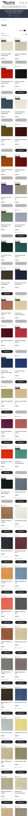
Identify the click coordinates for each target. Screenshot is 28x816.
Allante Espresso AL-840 (6, 703)
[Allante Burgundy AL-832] (21, 543)
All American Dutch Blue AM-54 (20, 225)
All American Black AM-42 (20, 82)
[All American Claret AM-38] (21, 162)
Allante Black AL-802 (6, 551)
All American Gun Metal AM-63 (5, 283)
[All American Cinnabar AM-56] (7, 162)
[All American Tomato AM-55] (7, 454)
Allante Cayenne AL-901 (6, 612)
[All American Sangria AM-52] (7, 424)
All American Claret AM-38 (20, 170)
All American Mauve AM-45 (6, 313)
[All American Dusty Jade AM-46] (7, 217)
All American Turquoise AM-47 (19, 462)
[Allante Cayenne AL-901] (7, 604)
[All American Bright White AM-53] (21, 104)
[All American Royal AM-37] (21, 363)
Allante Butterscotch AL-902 (6, 581)
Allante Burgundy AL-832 (20, 551)
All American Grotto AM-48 (20, 256)
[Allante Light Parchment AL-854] (21, 784)
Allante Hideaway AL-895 (6, 762)
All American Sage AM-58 (7, 401)
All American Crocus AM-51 (6, 198)
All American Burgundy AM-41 (21, 140)
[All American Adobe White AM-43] (7, 46)
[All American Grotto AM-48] (21, 247)
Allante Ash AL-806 (20, 492)
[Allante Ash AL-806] (21, 484)
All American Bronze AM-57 (6, 140)
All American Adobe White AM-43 (6, 54)
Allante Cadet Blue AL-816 (21, 582)
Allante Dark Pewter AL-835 (6, 672)
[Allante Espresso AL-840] (7, 694)
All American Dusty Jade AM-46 (6, 225)
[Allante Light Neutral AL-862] (7, 784)
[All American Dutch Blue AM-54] (21, 217)
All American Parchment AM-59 (20, 313)
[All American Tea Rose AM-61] (21, 424)
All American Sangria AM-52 (6, 432)
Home (2, 19)
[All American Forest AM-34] (7, 247)
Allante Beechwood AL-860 (6, 521)
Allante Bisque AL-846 (20, 520)
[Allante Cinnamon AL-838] (7, 634)
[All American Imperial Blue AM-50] (21, 275)
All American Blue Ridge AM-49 (5, 112)
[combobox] (14, 6)
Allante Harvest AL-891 (21, 732)
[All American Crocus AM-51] (7, 189)
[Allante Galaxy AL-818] (21, 695)
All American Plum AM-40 (7, 341)
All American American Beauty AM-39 (7, 82)
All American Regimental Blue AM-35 (6, 372)
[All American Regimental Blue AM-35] (7, 363)
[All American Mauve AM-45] (7, 305)
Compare (21, 30)
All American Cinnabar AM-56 (6, 170)
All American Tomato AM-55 (6, 462)
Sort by (2, 33)
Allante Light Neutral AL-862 (6, 792)
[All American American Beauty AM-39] (7, 74)
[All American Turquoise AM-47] (21, 454)
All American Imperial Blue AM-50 (20, 283)
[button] (23, 2)
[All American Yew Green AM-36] (7, 484)
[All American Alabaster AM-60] (21, 46)
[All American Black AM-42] (21, 74)
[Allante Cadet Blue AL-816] (21, 573)
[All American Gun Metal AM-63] (7, 275)
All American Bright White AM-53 (20, 112)
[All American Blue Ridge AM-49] (7, 104)
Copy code (17, 15)
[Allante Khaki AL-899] (21, 753)
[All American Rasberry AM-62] (21, 333)
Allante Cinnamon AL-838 (6, 642)
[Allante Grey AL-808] (7, 725)
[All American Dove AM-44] (21, 190)
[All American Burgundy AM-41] (21, 132)
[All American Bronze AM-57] (7, 132)
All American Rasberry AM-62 (21, 341)
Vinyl (6, 19)
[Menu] (25, 2)
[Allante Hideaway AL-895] (7, 753)
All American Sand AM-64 (21, 402)
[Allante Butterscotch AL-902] (7, 573)
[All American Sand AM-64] (21, 393)
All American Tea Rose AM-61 (20, 432)
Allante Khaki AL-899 (20, 761)
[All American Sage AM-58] (7, 393)
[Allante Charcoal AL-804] (21, 604)
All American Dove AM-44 (21, 198)
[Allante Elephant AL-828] (21, 664)
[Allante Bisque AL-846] (21, 513)
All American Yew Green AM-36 (5, 492)
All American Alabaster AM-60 (21, 54)
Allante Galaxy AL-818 (20, 702)
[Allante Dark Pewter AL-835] (7, 664)
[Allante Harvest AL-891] (21, 725)
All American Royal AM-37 (19, 371)
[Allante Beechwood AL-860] (7, 513)
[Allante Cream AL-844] (21, 634)
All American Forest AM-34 (6, 256)
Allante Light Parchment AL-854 (20, 792)
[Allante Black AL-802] (7, 543)
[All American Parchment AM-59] (21, 305)
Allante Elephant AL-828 (20, 672)
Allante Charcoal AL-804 (20, 612)
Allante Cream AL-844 (20, 642)
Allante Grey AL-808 (6, 732)
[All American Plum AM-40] (7, 333)
